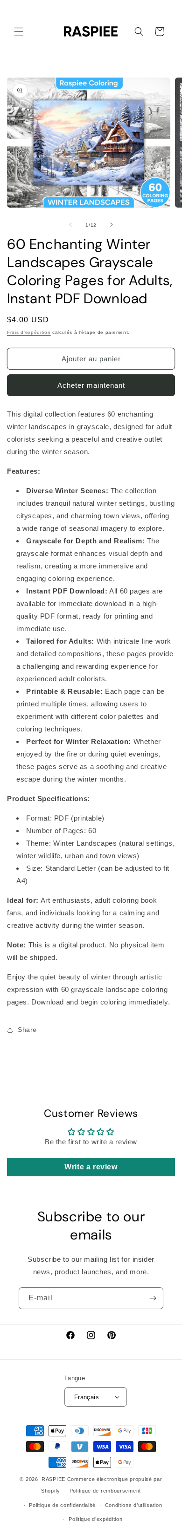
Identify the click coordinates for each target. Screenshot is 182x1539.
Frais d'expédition (29, 332)
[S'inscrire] (152, 1298)
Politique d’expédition (95, 1519)
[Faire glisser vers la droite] (111, 225)
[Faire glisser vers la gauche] (70, 225)
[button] (18, 31)
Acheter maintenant (91, 385)
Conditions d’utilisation (133, 1505)
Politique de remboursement (105, 1490)
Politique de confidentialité (62, 1505)
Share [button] (27, 1029)
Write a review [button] (90, 1167)
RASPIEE (53, 1479)
